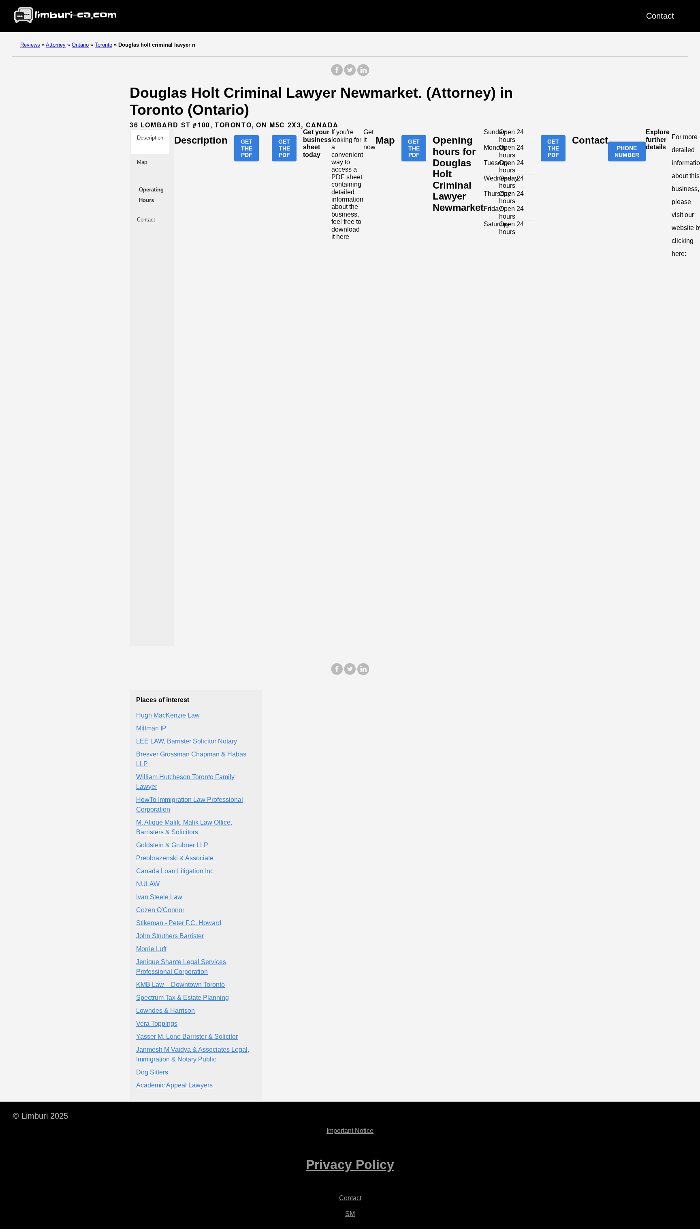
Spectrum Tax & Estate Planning (182, 997)
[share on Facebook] (337, 74)
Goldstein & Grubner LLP (172, 845)
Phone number (627, 151)
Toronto (103, 45)
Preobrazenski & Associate (174, 858)
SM (350, 1213)
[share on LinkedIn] (362, 74)
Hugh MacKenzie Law (168, 715)
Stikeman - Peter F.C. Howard (178, 923)
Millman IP (151, 728)
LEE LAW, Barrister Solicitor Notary (186, 741)
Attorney (56, 45)
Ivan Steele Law (159, 897)
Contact (660, 15)
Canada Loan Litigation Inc (174, 871)
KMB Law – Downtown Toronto (180, 984)
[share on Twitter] (350, 74)
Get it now (369, 139)
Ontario (80, 45)
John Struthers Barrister (170, 935)
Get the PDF (246, 148)
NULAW (148, 884)
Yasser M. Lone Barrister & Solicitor (187, 1036)
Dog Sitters (152, 1072)
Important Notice (350, 1130)
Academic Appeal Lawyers (174, 1085)
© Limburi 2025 (40, 1115)
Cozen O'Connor (160, 910)
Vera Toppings (156, 1023)
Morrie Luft (151, 948)
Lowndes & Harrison (165, 1010)
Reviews (30, 45)
